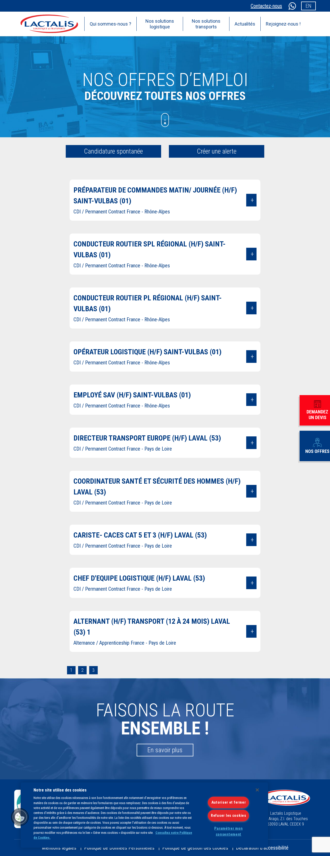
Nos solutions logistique (159, 23)
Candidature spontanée (113, 151)
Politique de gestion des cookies (195, 848)
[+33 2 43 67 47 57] (291, 6)
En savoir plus (165, 750)
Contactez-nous (266, 6)
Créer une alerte (216, 151)
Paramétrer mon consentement (228, 831)
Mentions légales (59, 848)
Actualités (245, 24)
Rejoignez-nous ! (283, 24)
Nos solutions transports (206, 23)
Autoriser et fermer (228, 802)
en (308, 6)
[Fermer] (257, 790)
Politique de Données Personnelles (119, 848)
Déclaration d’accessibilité (262, 848)
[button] (20, 817)
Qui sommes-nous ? (110, 24)
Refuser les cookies (228, 815)
